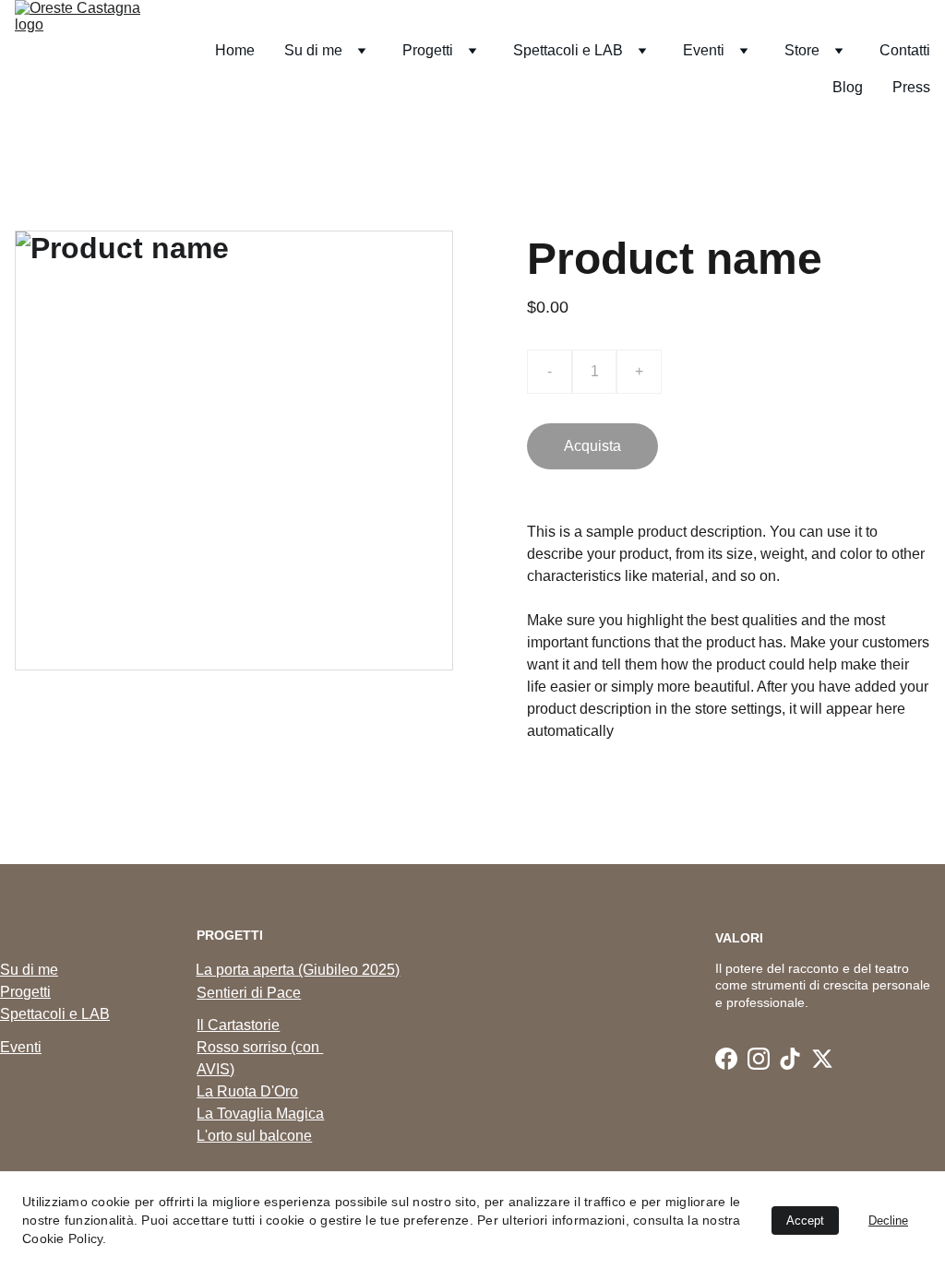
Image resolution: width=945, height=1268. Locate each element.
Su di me (29, 970)
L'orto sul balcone (254, 1136)
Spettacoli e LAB (55, 1014)
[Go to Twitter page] (822, 1059)
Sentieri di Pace (249, 993)
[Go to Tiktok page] (790, 1059)
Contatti (904, 50)
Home (235, 50)
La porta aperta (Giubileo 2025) (298, 970)
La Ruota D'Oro (247, 1091)
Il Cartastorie (238, 1025)
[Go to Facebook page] (726, 1059)
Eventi (21, 1047)
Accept (805, 1220)
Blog (847, 87)
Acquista (592, 446)
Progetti (25, 992)
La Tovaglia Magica (260, 1113)
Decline (888, 1220)
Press (911, 87)
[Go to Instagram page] (759, 1059)
